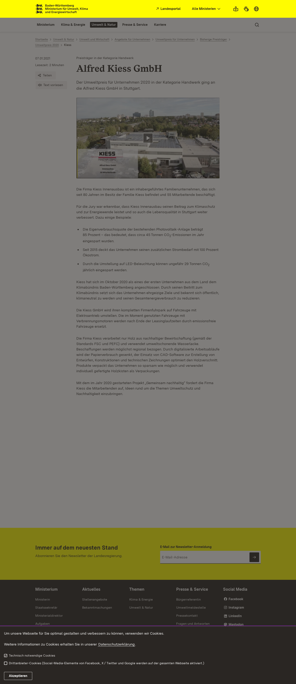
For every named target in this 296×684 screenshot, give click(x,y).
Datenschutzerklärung (116, 644)
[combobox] (206, 9)
